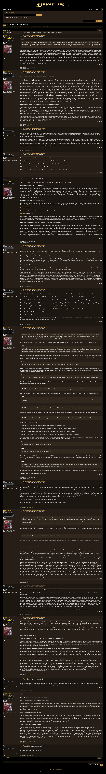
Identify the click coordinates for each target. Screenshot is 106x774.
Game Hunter (34, 26)
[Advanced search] (81, 21)
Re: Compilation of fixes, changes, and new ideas (34, 35)
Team (16, 25)
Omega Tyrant (7, 35)
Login (20, 25)
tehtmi (30, 26)
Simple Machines (58, 769)
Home (4, 25)
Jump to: (86, 764)
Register (25, 25)
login (8, 12)
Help (8, 25)
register (12, 12)
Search (12, 25)
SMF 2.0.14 (47, 769)
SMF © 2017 (52, 769)
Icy (4, 128)
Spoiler (22, 207)
